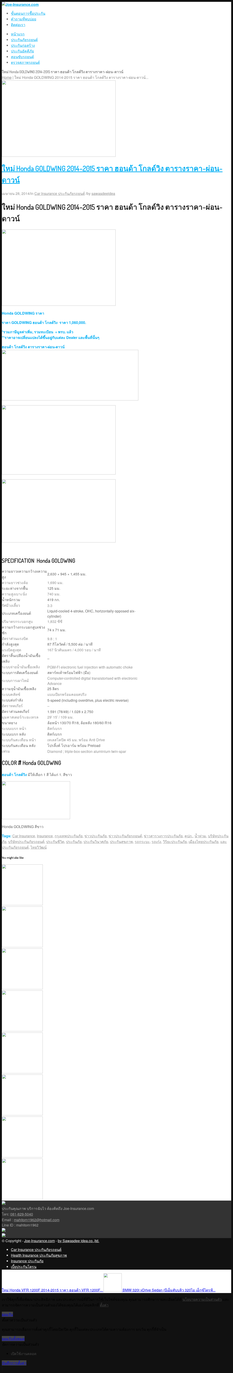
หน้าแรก (18, 34)
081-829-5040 (21, 1214)
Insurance (45, 835)
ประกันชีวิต (55, 841)
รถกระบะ (142, 841)
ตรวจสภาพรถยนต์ (25, 62)
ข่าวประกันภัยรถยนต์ (125, 835)
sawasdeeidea (103, 193)
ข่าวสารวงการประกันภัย (163, 835)
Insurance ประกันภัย (27, 1261)
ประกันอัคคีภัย (22, 51)
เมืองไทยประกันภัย (203, 841)
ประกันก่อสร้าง (23, 45)
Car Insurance (23, 835)
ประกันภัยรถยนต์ (24, 39)
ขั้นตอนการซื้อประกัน (28, 13)
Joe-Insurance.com (39, 1240)
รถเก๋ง (156, 841)
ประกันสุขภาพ (121, 841)
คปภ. (189, 835)
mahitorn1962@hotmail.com (36, 1219)
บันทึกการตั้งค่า (14, 1363)
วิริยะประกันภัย (175, 841)
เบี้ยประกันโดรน (23, 1266)
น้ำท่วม (200, 835)
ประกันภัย (74, 841)
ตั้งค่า (104, 1305)
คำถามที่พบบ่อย (23, 19)
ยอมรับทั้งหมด (13, 1338)
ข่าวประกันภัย (95, 835)
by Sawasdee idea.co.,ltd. (78, 1240)
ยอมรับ (7, 1314)
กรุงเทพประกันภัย (69, 835)
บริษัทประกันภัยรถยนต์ (26, 841)
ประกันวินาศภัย (96, 841)
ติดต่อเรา (18, 24)
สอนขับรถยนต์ (22, 56)
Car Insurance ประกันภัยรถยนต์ (59, 193)
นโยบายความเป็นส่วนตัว (202, 1299)
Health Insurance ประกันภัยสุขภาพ (39, 1255)
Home (7, 77)
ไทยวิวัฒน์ (38, 847)
